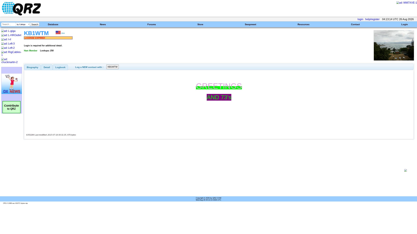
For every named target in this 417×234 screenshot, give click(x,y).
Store (200, 24)
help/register (372, 19)
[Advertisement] (212, 170)
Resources (303, 24)
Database (53, 24)
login (360, 19)
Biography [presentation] (32, 67)
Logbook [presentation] (60, 67)
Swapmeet (250, 24)
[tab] (32, 67)
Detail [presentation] (47, 67)
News (103, 24)
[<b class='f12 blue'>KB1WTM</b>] (394, 59)
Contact (355, 24)
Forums (151, 24)
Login (404, 24)
